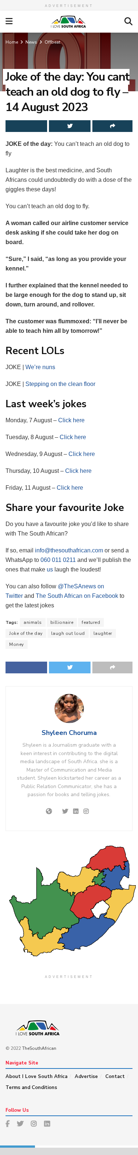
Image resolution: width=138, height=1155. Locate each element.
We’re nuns (40, 367)
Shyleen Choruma (69, 732)
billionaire (62, 622)
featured (91, 622)
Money (16, 644)
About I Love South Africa (36, 1076)
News (31, 42)
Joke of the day (26, 633)
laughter (102, 633)
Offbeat (52, 42)
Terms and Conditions (31, 1087)
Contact (115, 1076)
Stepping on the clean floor (60, 384)
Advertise (86, 1076)
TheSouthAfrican (39, 1048)
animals (33, 622)
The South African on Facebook (77, 596)
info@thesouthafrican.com (69, 550)
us (50, 569)
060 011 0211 (58, 560)
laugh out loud (68, 633)
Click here (71, 420)
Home (12, 42)
